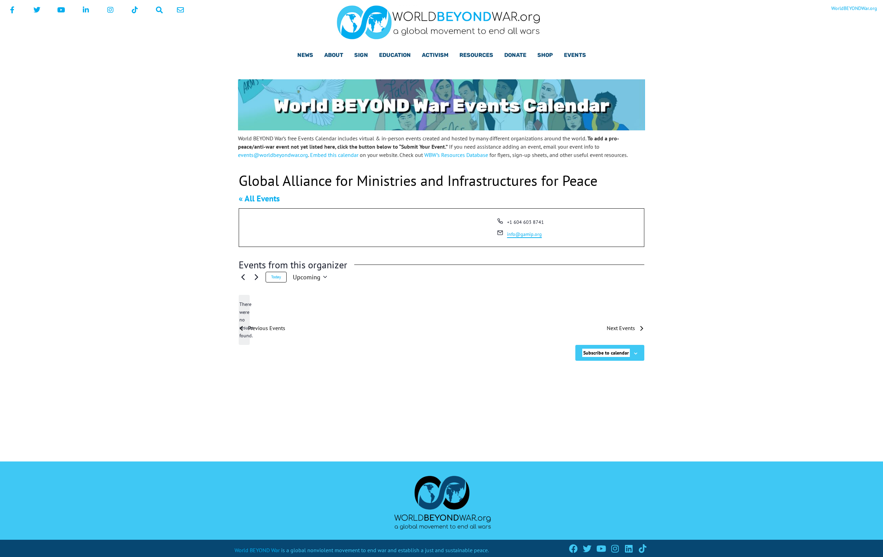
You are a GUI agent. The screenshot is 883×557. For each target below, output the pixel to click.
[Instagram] (615, 549)
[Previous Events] (243, 277)
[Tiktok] (642, 549)
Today (276, 276)
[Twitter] (587, 549)
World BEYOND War (257, 550)
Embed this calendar (334, 154)
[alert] (244, 320)
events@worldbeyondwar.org (273, 154)
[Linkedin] (629, 549)
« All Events (259, 198)
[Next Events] (256, 277)
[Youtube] (601, 549)
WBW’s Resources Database (456, 154)
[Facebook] (573, 549)
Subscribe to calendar (606, 353)
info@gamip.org (524, 234)
